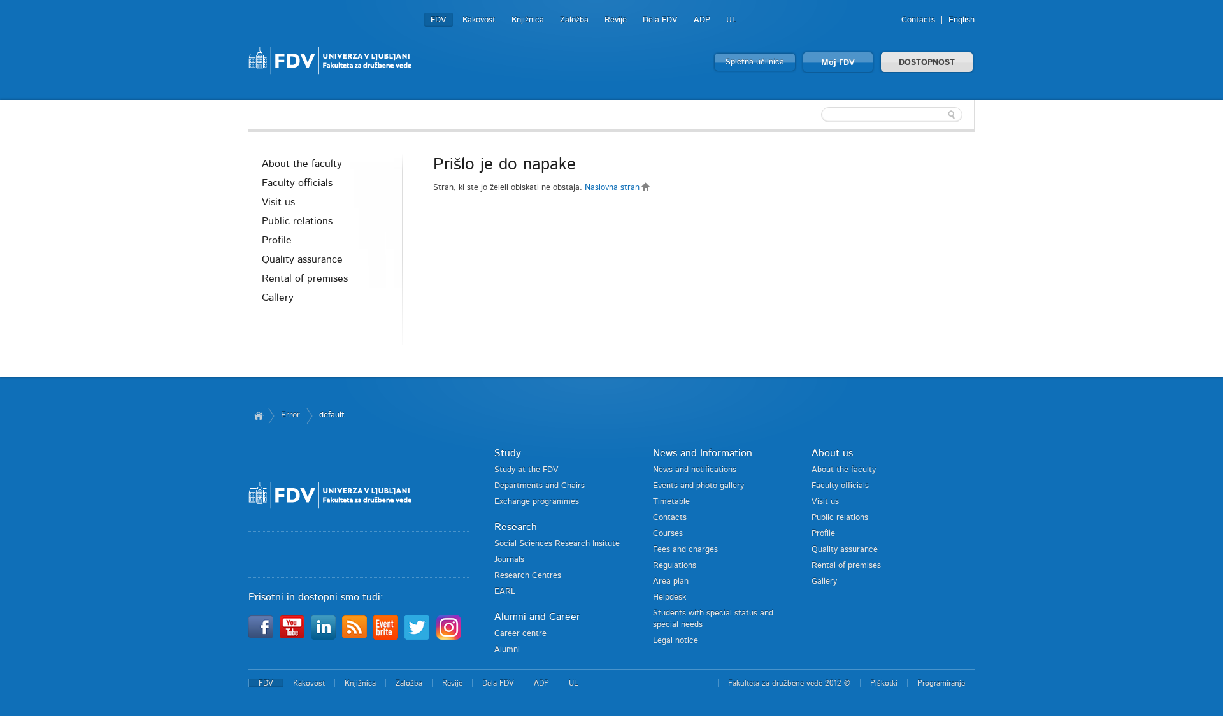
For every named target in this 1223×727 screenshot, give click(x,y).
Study (507, 453)
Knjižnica (527, 20)
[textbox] (891, 114)
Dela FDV (660, 20)
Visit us (278, 202)
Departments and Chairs (539, 486)
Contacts (918, 20)
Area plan (671, 581)
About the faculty (302, 164)
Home (258, 415)
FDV (439, 20)
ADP (702, 20)
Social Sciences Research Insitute (557, 544)
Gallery (278, 297)
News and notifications (694, 470)
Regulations (674, 565)
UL (731, 20)
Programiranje (941, 683)
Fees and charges (685, 549)
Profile (277, 240)
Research (515, 527)
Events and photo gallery (698, 486)
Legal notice (675, 641)
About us (832, 453)
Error (290, 415)
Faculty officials (297, 183)
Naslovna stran (613, 188)
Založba (574, 20)
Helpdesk (669, 597)
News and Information (702, 453)
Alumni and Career (537, 617)
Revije (615, 20)
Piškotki (884, 683)
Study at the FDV (526, 470)
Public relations (297, 221)
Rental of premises (305, 278)
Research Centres (527, 576)
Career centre (520, 634)
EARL (504, 591)
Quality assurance (302, 259)
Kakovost (479, 20)
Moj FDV (838, 63)
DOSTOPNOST (927, 63)
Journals (509, 560)
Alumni (507, 649)
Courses (668, 533)
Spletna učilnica (755, 62)
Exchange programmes (536, 502)
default (332, 415)
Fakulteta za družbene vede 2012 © (789, 683)
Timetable (671, 502)
